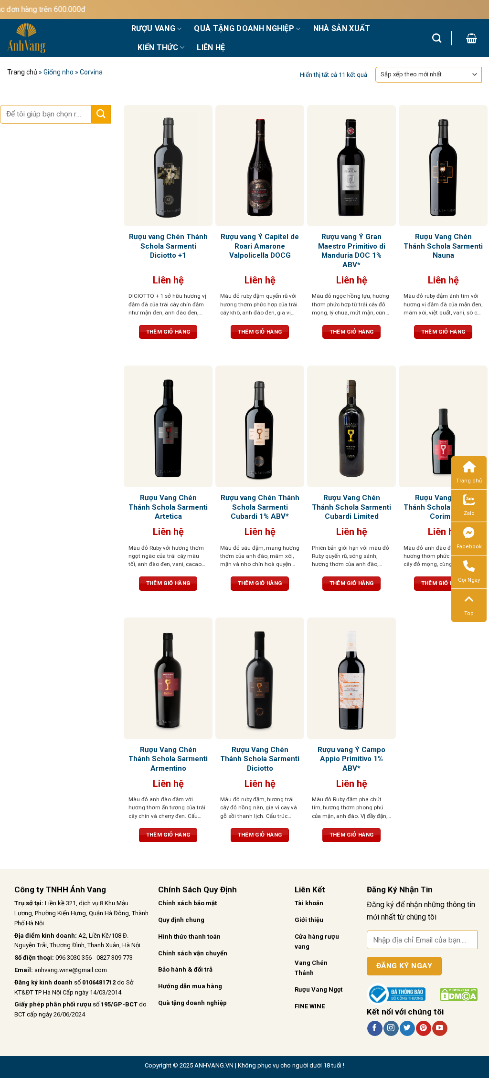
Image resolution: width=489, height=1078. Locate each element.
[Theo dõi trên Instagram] (390, 1028)
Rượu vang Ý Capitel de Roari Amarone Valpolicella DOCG (260, 246)
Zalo (469, 513)
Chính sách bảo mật (187, 903)
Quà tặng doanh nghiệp (192, 1002)
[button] (471, 38)
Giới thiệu (309, 919)
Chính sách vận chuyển (192, 953)
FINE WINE (310, 1006)
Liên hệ (211, 47)
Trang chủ (22, 72)
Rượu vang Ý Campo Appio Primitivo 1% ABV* (351, 759)
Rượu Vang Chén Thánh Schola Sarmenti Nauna (443, 246)
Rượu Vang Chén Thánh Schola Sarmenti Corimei (443, 507)
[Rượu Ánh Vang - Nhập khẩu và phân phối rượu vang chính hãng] (62, 38)
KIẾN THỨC (158, 47)
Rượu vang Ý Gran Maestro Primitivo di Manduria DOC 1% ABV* (351, 250)
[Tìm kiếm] (436, 38)
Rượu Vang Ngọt (318, 989)
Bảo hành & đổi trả (185, 969)
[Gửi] (101, 114)
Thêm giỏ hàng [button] (168, 331)
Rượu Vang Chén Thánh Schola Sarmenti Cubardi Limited (351, 507)
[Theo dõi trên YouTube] (439, 1028)
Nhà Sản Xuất (342, 28)
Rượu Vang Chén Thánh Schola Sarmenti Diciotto (259, 759)
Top (469, 613)
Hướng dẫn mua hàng (190, 986)
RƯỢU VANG (153, 28)
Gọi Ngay (469, 580)
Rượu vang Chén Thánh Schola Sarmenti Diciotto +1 (168, 246)
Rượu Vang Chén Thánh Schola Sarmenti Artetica (168, 507)
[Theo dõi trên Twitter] (407, 1028)
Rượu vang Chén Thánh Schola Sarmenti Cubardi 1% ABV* (260, 507)
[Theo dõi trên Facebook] (374, 1028)
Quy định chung (181, 919)
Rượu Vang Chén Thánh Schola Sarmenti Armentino (168, 759)
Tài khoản (309, 903)
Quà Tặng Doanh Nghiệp (244, 28)
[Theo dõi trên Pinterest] (423, 1028)
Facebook (469, 547)
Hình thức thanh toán (189, 936)
